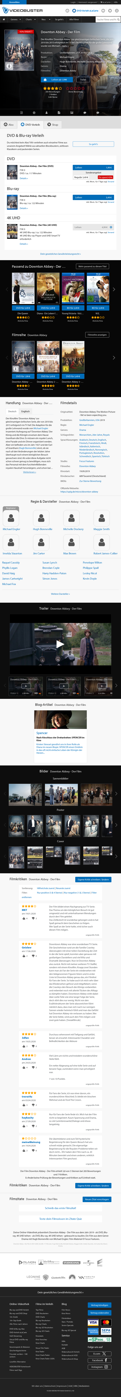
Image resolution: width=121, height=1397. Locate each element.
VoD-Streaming (16, 1336)
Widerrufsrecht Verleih (71, 1352)
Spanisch (96, 456)
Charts (29, 19)
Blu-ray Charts (41, 1324)
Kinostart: (65, 471)
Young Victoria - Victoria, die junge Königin (73, 313)
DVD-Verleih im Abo (67, 10)
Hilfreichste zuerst (45, 888)
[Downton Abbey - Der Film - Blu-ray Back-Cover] (91, 857)
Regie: (44, 57)
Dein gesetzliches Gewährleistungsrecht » (60, 253)
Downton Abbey (68, 70)
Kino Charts (40, 1343)
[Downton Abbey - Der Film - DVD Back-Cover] (35, 857)
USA (78, 52)
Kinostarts (39, 1336)
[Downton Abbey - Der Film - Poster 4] (72, 826)
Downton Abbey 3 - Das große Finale (73, 381)
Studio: (63, 461)
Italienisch (95, 446)
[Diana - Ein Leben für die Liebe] (48, 288)
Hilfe (63, 1341)
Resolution (99, 452)
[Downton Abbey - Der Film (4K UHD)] (12, 231)
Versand (111, 181)
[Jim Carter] (41, 542)
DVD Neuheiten (42, 1313)
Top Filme (39, 1310)
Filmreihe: (46, 70)
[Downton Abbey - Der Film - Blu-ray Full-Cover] (109, 857)
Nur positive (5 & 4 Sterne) (49, 892)
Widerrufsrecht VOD (70, 1355)
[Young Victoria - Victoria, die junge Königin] (73, 288)
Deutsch (93, 439)
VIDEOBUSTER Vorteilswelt (20, 1366)
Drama (63, 66)
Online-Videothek (19, 1304)
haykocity (27, 1117)
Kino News (66, 1313)
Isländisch (84, 446)
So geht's (59, 19)
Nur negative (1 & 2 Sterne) (77, 892)
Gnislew (26, 947)
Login (73, 2)
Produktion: (47, 52)
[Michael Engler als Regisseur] (11, 518)
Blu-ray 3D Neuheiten (44, 1327)
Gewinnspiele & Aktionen (20, 1347)
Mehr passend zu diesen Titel (93, 266)
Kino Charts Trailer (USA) (45, 1358)
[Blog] (60, 112)
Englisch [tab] (25, 411)
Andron (26, 1059)
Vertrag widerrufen (99, 1312)
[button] (116, 685)
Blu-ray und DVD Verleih (19, 1310)
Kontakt (65, 1345)
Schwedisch (85, 456)
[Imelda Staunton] (11, 542)
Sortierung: (27, 888)
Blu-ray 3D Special (69, 1330)
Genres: (44, 66)
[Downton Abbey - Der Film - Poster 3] (54, 826)
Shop (110, 10)
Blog (117, 10)
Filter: (24, 892)
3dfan (25, 1037)
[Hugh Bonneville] (41, 518)
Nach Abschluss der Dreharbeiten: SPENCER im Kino (60, 739)
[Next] (114, 289)
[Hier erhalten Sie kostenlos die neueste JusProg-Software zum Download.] (99, 1339)
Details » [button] (24, 178)
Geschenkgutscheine (18, 1350)
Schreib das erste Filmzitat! (60, 1208)
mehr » (65, 45)
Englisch (102, 439)
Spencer (42, 733)
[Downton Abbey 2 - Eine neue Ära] (48, 356)
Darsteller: (46, 61)
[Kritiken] (86, 112)
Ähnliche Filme (23, 321)
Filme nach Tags (16, 1370)
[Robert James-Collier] (102, 542)
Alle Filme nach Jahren (19, 1324)
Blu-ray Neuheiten (43, 1320)
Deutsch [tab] (12, 411)
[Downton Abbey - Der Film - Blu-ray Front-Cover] (72, 857)
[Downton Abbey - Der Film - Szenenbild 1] (25, 795)
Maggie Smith (102, 61)
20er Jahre (97, 434)
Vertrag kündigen (99, 1305)
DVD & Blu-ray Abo (17, 1329)
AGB (63, 1348)
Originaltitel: (66, 411)
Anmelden (14, 2)
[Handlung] (22, 112)
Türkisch (106, 456)
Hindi (103, 443)
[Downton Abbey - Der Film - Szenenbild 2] (61, 795)
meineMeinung (31, 1142)
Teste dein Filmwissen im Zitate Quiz (60, 1219)
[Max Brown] (71, 542)
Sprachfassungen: (69, 439)
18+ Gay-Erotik (15, 1320)
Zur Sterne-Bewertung (90, 481)
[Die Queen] (23, 288)
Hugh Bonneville (68, 61)
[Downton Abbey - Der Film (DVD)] (12, 172)
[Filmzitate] (99, 112)
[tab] (8, 125)
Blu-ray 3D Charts (42, 1331)
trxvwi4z (27, 1096)
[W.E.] (98, 288)
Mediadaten (84, 1386)
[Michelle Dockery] (71, 518)
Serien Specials (67, 1325)
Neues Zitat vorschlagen (97, 1199)
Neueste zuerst (63, 888)
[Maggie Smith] (102, 518)
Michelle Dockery (85, 61)
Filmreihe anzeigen (97, 334)
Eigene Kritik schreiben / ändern (93, 879)
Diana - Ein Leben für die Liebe (48, 313)
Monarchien (85, 434)
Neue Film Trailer (42, 1348)
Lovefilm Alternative (18, 1361)
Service (66, 1335)
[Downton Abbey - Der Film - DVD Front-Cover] (16, 857)
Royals (106, 434)
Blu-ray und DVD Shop (18, 1313)
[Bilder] (72, 112)
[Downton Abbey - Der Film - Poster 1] (16, 826)
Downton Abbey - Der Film (23, 381)
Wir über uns (37, 1386)
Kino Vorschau (41, 1339)
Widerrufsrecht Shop (70, 1359)
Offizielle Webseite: (69, 488)
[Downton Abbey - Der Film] (19, 50)
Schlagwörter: (67, 434)
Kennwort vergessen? (88, 2)
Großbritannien (67, 52)
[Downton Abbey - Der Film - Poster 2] (35, 826)
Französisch (94, 443)
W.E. (98, 313)
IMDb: (63, 481)
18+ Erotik (14, 1317)
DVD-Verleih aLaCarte (87, 10)
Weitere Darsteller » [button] (60, 593)
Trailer (83, 79)
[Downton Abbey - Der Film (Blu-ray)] (12, 202)
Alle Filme (74, 19)
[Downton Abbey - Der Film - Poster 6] (109, 826)
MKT (24, 910)
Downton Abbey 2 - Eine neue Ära (48, 381)
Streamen (103, 10)
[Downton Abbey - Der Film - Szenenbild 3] (97, 795)
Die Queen (23, 313)
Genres (14, 19)
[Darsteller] (47, 112)
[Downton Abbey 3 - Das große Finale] (73, 356)
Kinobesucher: (67, 476)
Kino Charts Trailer (43, 1355)
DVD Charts (40, 1317)
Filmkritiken (66, 1318)
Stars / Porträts (67, 1322)
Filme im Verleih (44, 1304)
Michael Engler (67, 57)
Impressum (62, 1386)
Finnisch (83, 443)
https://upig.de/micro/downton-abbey (79, 491)
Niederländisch (86, 449)
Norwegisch (101, 449)
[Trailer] (35, 112)
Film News (66, 1310)
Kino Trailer (40, 1351)
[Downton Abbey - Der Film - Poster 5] (91, 826)
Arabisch (83, 439)
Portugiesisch (86, 452)
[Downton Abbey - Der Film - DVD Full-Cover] (54, 857)
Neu (43, 19)
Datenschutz (49, 1386)
